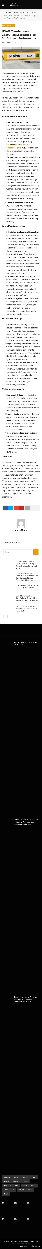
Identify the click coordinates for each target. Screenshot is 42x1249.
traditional (7, 1185)
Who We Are (35, 1246)
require (16, 1177)
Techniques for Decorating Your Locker (25, 643)
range (34, 1177)
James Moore (6, 43)
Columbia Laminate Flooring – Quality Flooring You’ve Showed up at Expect (26, 822)
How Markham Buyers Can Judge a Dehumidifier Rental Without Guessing (27, 598)
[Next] (9, 616)
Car (13, 1190)
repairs (6, 1181)
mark (30, 1190)
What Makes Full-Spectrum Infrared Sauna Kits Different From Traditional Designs (27, 576)
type (17, 1185)
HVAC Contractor (8, 25)
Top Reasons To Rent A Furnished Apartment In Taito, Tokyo (26, 608)
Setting (33, 1185)
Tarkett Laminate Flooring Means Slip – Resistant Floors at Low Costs (25, 999)
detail (6, 1194)
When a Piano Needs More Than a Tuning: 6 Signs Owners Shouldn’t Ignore (26, 564)
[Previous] (5, 616)
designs (21, 1190)
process (7, 1177)
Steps (6, 1190)
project (25, 1177)
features (16, 1181)
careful (25, 1181)
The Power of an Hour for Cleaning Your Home (27, 586)
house (25, 1185)
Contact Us (24, 1246)
